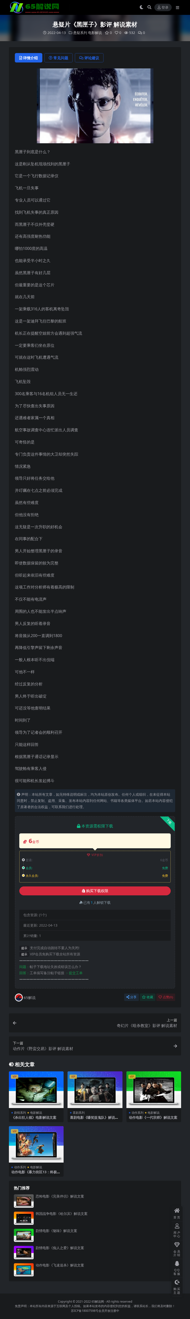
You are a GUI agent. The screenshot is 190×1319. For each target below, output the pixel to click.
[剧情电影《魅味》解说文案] (24, 1235)
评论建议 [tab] (91, 57)
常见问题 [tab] (60, 57)
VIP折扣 (97, 855)
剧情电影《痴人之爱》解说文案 (60, 1247)
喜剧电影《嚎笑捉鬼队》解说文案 (94, 1119)
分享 (133, 997)
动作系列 (137, 1113)
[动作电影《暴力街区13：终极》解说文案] (36, 1144)
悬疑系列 (80, 32)
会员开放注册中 (108, 1311)
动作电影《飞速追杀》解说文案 (60, 1265)
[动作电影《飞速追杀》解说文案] (24, 1269)
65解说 (30, 997)
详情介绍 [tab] (30, 57)
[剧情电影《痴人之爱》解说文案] (24, 1252)
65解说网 (98, 1301)
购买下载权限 (97, 891)
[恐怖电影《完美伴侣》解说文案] (24, 1200)
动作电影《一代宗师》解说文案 (153, 1117)
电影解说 (95, 32)
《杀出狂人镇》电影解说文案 (33, 1117)
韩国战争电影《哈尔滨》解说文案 (62, 1213)
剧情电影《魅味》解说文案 (56, 1230)
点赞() (168, 997)
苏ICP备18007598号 (84, 1311)
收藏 (150, 997)
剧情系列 (20, 1113)
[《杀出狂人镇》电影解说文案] (36, 1089)
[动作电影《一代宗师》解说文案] (153, 1089)
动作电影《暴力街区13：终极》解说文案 (35, 1174)
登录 (165, 7)
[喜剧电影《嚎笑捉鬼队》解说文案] (95, 1089)
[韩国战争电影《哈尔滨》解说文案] (24, 1218)
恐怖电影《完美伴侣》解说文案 (60, 1196)
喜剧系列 (79, 1113)
